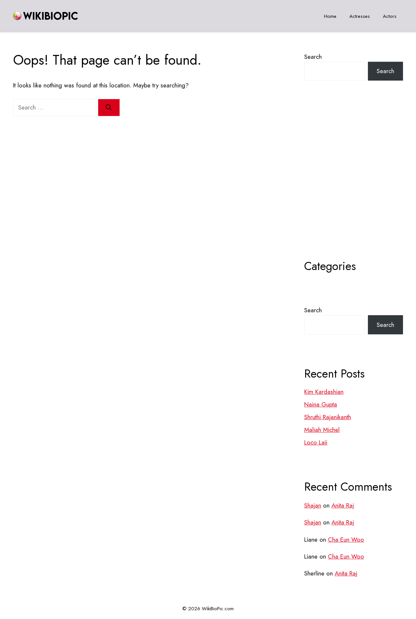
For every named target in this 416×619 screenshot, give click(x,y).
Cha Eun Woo (346, 539)
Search (313, 56)
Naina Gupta (320, 404)
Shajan (312, 505)
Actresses (359, 16)
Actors (389, 16)
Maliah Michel (322, 429)
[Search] (109, 107)
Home (330, 16)
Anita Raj (343, 505)
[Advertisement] (353, 186)
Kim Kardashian (324, 391)
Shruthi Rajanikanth (327, 417)
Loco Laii (315, 442)
